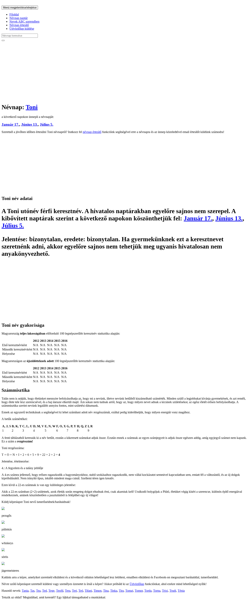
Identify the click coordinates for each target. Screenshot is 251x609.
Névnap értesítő (19, 25)
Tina (106, 590)
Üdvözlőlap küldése (21, 28)
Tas (32, 590)
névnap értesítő (92, 132)
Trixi (165, 590)
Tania (25, 590)
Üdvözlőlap (137, 584)
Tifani (88, 590)
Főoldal (14, 14)
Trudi (172, 590)
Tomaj (129, 590)
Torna (156, 590)
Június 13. (29, 124)
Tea (38, 590)
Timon (98, 590)
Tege (51, 590)
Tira (121, 590)
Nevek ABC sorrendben (24, 21)
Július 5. (46, 124)
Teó (80, 590)
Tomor (139, 590)
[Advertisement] (119, 71)
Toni (32, 107)
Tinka (113, 590)
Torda (148, 590)
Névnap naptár (18, 18)
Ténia (181, 590)
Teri (74, 590)
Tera (67, 590)
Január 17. (10, 124)
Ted (44, 590)
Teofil (59, 590)
